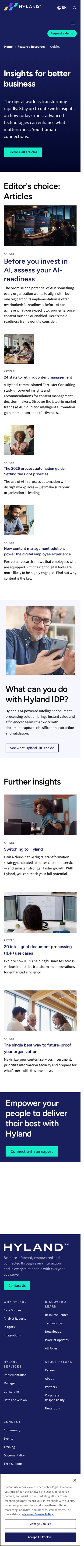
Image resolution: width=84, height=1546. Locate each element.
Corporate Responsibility (55, 1397)
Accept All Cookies (40, 1537)
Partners (51, 1387)
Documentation (15, 1455)
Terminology (54, 1323)
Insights (9, 1327)
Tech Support (13, 1464)
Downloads (53, 1331)
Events (8, 1438)
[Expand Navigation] (73, 23)
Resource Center (56, 1315)
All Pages (51, 1348)
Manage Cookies (40, 1524)
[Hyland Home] (22, 8)
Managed (10, 1383)
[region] (40, 1510)
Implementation (15, 1375)
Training (9, 1447)
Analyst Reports (15, 1318)
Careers (50, 1370)
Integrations (12, 1335)
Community (12, 1430)
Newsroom (52, 1408)
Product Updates (57, 1340)
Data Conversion (15, 1400)
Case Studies (12, 1310)
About (49, 1378)
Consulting (11, 1391)
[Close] (75, 1480)
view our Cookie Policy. (38, 1514)
